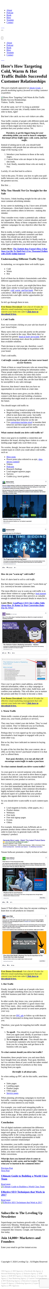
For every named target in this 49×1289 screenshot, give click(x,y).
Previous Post (7, 1168)
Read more (5, 1184)
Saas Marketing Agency (17, 1278)
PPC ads (20, 1015)
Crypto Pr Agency (7, 1283)
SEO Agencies (18, 1271)
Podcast (10, 13)
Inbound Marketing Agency (11, 1273)
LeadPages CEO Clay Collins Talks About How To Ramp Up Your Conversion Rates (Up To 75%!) (23, 605)
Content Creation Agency (37, 1278)
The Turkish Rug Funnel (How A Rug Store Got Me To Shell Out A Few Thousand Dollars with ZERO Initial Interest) (24, 251)
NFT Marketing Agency (11, 1281)
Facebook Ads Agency (33, 1271)
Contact (10, 22)
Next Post (5, 1170)
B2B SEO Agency (15, 1276)
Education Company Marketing (34, 1281)
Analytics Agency (29, 1273)
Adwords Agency (30, 1276)
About (9, 10)
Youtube (10, 20)
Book (9, 15)
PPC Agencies (14, 1286)
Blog (9, 17)
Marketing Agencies (23, 1283)
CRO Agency (6, 1271)
